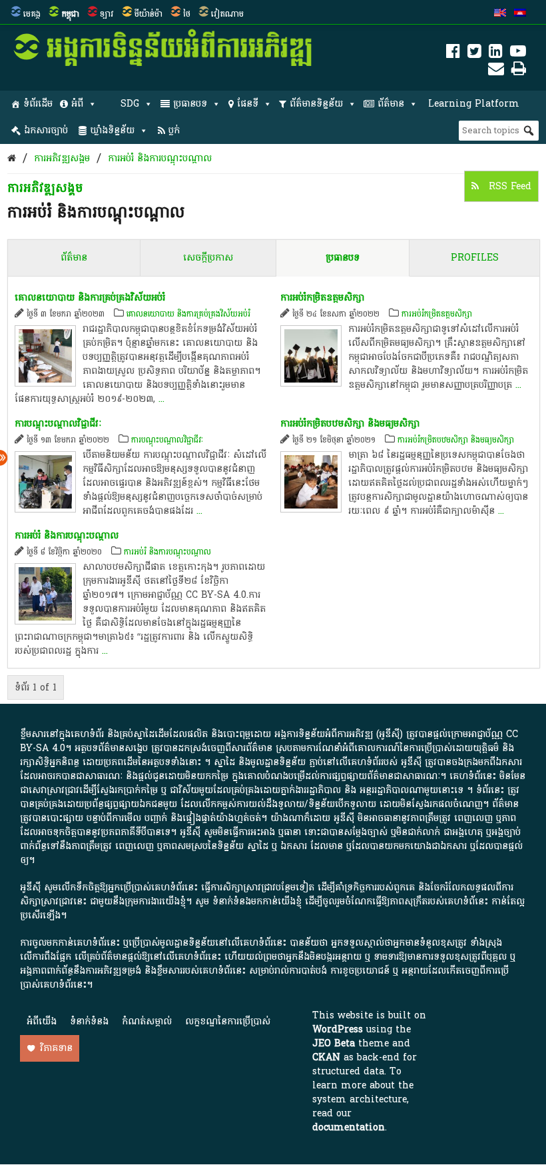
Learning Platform (473, 103)
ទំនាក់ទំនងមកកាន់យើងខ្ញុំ (257, 901)
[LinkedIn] (496, 53)
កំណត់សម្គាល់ (147, 1021)
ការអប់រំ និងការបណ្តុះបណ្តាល (160, 158)
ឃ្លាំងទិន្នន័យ (112, 130)
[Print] (518, 71)
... (161, 399)
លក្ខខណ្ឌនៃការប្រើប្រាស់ (227, 1021)
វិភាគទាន (56, 1048)
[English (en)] (500, 14)
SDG (130, 103)
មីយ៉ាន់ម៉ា (148, 14)
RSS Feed (508, 186)
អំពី (77, 103)
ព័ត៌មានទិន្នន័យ (316, 103)
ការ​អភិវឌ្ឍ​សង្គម (62, 158)
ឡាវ (107, 14)
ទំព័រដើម (38, 103)
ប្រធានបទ (190, 103)
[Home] (11, 158)
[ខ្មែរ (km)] (520, 14)
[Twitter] (474, 53)
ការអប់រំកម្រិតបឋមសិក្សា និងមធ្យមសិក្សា (349, 423)
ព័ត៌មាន (391, 103)
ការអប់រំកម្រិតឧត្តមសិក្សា (322, 297)
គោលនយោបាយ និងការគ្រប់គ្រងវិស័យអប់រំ (90, 297)
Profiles (475, 257)
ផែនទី (247, 103)
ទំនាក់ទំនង (89, 1021)
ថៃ (186, 14)
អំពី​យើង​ (42, 1021)
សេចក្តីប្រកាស (208, 257)
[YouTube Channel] (518, 53)
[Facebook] (453, 53)
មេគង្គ (32, 14)
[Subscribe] (496, 71)
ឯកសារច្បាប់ (46, 130)
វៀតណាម (227, 14)
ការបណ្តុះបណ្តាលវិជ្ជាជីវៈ (58, 423)
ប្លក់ (174, 130)
